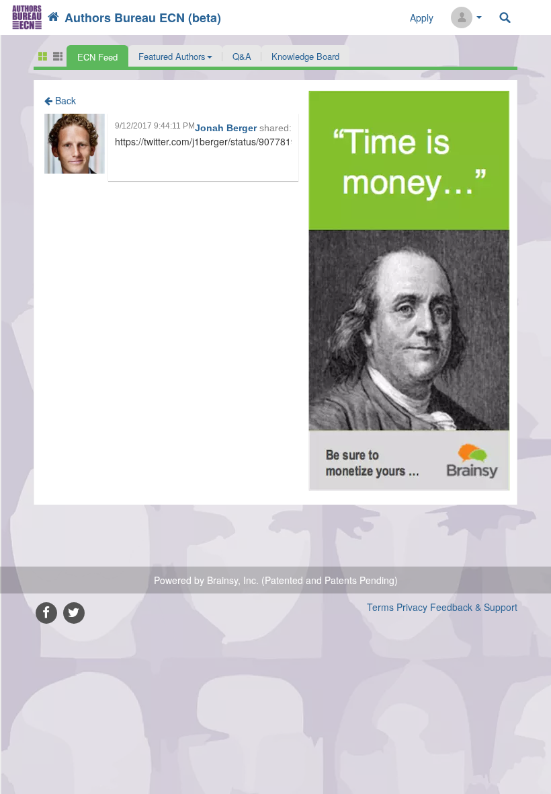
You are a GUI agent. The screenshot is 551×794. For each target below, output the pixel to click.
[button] (175, 56)
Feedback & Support (473, 607)
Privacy (411, 607)
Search (505, 17)
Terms (380, 607)
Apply (421, 17)
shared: (275, 127)
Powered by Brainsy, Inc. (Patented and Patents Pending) (276, 580)
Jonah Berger (227, 127)
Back (64, 100)
